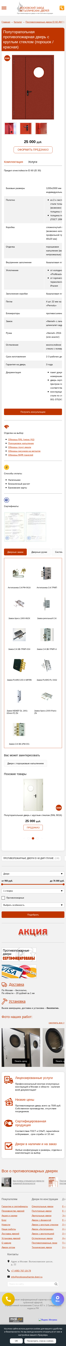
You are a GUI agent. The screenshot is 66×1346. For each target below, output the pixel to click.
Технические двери (42, 1247)
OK (16, 1341)
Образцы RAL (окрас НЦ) (21, 439)
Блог (4, 1220)
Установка (17, 1001)
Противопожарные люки (44, 1243)
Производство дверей (13, 1211)
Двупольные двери (41, 1215)
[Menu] (4, 7)
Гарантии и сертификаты (15, 1206)
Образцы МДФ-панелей (20, 455)
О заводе (6, 1243)
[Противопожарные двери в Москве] (33, 6)
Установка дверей (11, 1238)
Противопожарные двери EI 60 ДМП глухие (31, 858)
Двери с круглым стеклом (45, 1224)
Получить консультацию (33, 412)
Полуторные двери (42, 1211)
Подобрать (33, 914)
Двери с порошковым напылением (25, 763)
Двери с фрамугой (41, 1220)
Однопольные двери (42, 1206)
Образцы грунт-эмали (19, 447)
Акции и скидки (9, 1215)
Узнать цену (21, 1061)
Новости (6, 1224)
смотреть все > (56, 1022)
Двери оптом (8, 1247)
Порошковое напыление (21, 443)
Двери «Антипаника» (43, 1229)
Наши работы (9, 1229)
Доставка (16, 984)
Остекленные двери (42, 1238)
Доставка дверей (10, 1233)
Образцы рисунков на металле (24, 451)
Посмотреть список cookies (40, 1341)
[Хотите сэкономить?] (33, 933)
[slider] (2, 884)
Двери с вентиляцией (43, 1233)
